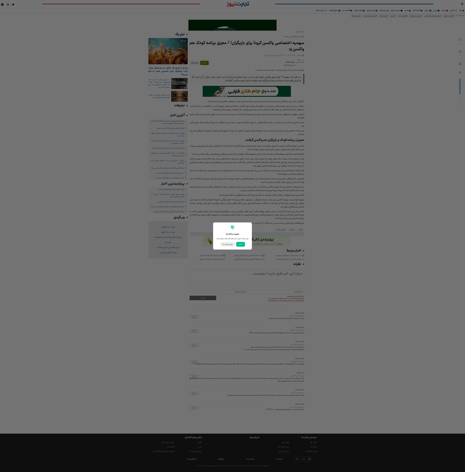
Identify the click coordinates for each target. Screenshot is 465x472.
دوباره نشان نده (227, 244)
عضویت (240, 244)
